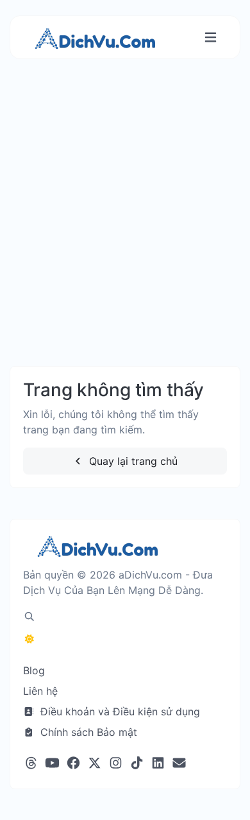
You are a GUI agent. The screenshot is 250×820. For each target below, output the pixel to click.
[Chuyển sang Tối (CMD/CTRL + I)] (29, 639)
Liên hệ (40, 691)
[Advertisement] (125, 225)
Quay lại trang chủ (132, 461)
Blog (34, 670)
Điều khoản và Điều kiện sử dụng (118, 711)
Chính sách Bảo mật (87, 732)
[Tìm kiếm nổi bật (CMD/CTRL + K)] (29, 616)
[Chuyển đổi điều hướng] (210, 37)
